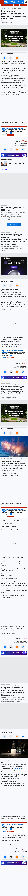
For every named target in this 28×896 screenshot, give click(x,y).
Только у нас (10, 5)
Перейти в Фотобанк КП (16, 458)
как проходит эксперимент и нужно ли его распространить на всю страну (14, 130)
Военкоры (16, 5)
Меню (2, 2)
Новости (3, 5)
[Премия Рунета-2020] (14, 1)
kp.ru (25, 141)
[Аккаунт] (26, 2)
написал (5, 298)
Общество (8, 8)
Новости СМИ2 (4, 169)
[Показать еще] (23, 58)
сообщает (18, 768)
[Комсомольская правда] (8, 2)
